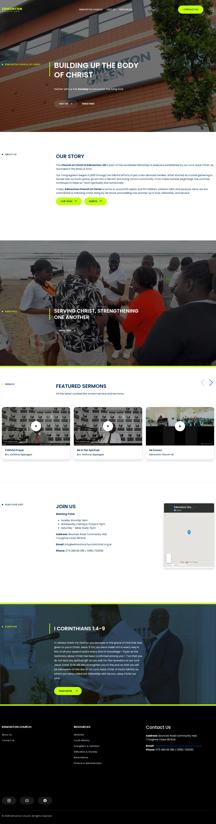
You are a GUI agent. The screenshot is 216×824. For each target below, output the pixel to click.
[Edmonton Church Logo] (17, 9)
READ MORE (65, 691)
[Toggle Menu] (211, 9)
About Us (7, 734)
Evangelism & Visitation (86, 746)
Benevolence (81, 757)
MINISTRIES (88, 103)
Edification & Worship (85, 751)
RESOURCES (125, 9)
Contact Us (8, 740)
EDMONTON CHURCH (90, 9)
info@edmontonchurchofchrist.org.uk (178, 746)
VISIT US (110, 9)
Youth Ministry (81, 740)
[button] (211, 382)
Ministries (79, 734)
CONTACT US (190, 9)
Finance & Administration (88, 763)
